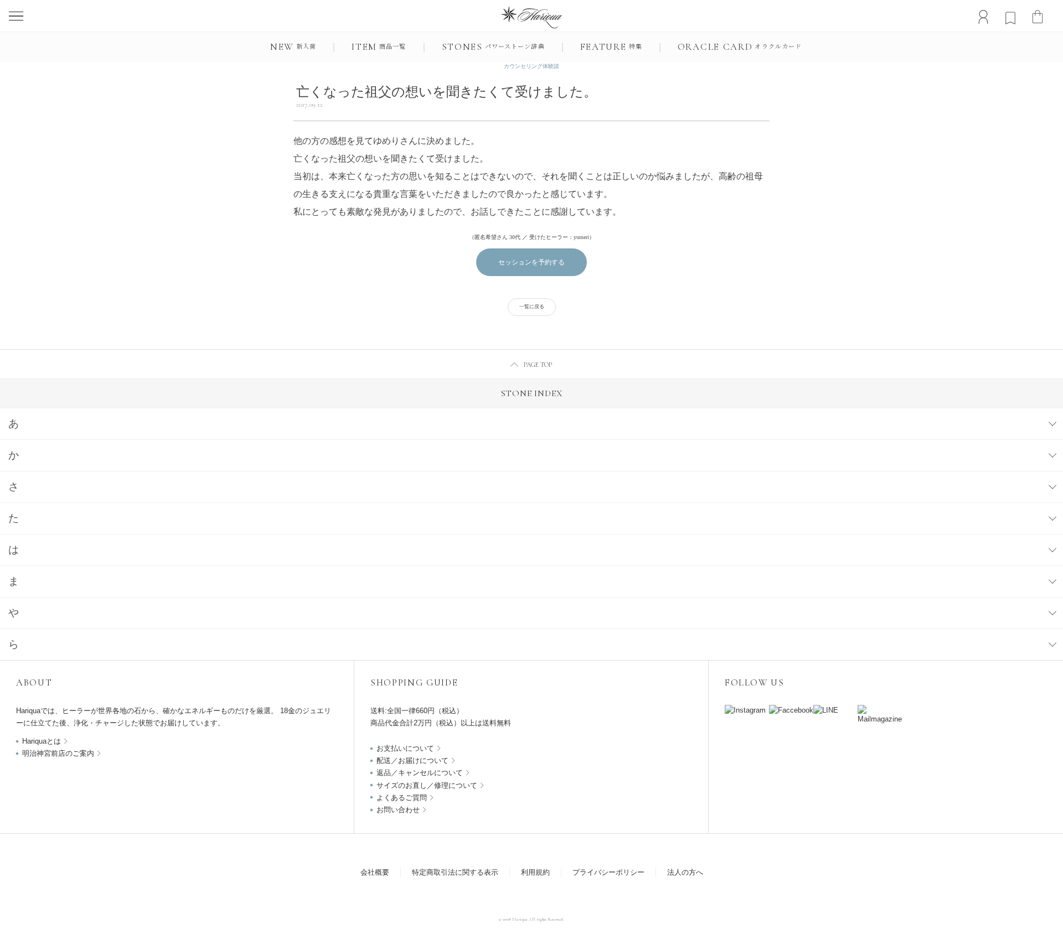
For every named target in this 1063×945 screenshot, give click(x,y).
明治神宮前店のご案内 (58, 753)
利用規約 (535, 872)
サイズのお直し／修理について (426, 785)
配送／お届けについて (412, 760)
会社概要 (374, 872)
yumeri (581, 237)
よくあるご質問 (401, 797)
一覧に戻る (531, 306)
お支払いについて (405, 748)
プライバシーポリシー (608, 872)
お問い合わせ (398, 810)
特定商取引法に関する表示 (455, 872)
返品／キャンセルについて (419, 773)
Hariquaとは (41, 741)
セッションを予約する (531, 262)
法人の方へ (685, 872)
